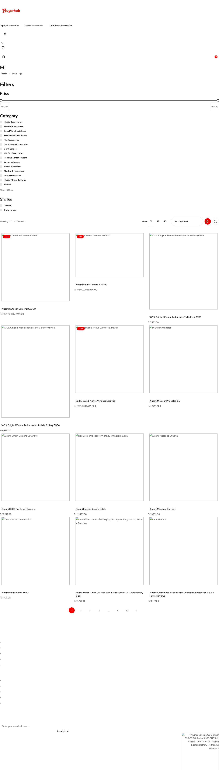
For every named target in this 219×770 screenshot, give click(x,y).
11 (136, 610)
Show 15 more (6, 190)
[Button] (11, 11)
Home (4, 73)
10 (127, 610)
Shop (14, 73)
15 (158, 221)
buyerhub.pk (63, 731)
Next (146, 610)
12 (151, 221)
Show (144, 221)
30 (165, 221)
